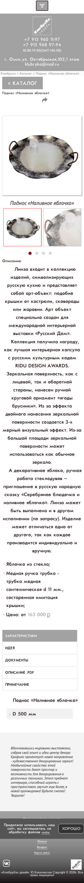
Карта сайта (42, 852)
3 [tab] (43, 253)
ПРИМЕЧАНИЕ (17, 684)
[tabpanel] (22, 228)
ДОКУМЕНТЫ (16, 660)
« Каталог (24, 73)
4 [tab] (50, 253)
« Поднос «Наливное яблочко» (56, 73)
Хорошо (71, 828)
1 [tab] (30, 253)
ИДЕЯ (10, 647)
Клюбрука (9, 73)
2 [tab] (36, 253)
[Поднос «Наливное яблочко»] (22, 244)
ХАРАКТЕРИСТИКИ (21, 635)
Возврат (42, 847)
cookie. (46, 832)
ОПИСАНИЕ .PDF (19, 672)
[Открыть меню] (42, 6)
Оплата (42, 841)
